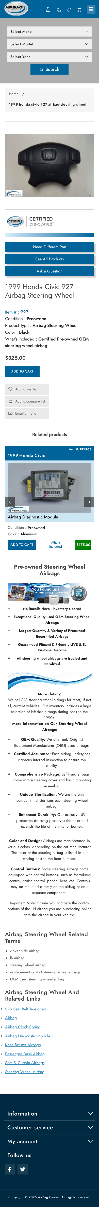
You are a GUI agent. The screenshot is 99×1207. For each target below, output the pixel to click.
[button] (91, 9)
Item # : (12, 312)
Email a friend (25, 413)
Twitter (23, 1169)
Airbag (11, 1018)
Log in (48, 9)
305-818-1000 (58, 10)
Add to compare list (30, 401)
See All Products (49, 259)
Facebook (10, 1169)
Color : (11, 332)
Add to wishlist (26, 389)
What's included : (21, 339)
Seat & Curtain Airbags (24, 1063)
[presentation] (10, 502)
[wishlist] (69, 10)
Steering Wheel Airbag (24, 1072)
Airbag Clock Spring (22, 1027)
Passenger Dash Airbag (25, 1054)
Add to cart (22, 371)
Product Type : (18, 325)
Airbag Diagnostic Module (27, 1036)
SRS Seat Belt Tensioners (25, 1009)
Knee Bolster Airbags (23, 1045)
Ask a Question (49, 271)
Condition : (15, 319)
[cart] (79, 10)
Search (51, 69)
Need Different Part (49, 247)
